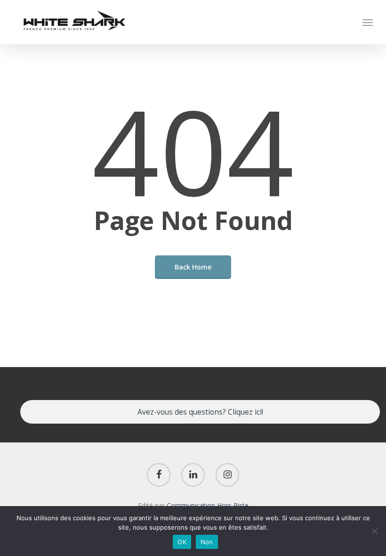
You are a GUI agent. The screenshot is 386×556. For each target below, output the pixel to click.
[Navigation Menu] (367, 22)
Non (207, 542)
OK (181, 542)
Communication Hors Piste (208, 505)
